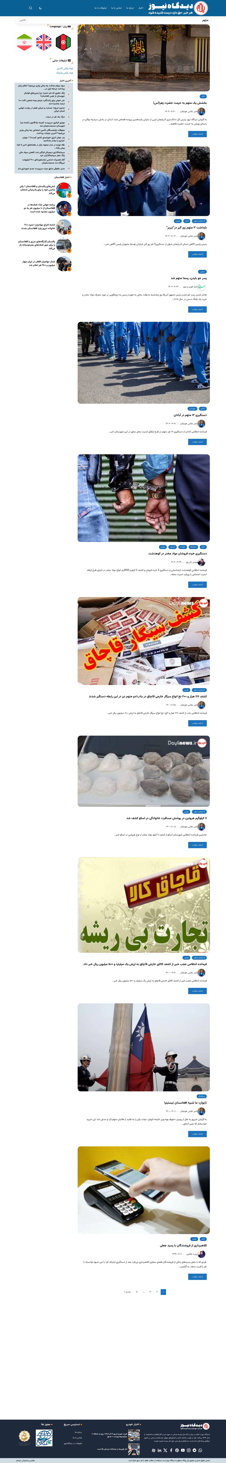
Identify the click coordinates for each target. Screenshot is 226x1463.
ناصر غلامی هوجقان (189, 111)
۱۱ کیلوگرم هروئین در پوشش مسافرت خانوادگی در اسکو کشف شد (166, 818)
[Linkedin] (159, 1450)
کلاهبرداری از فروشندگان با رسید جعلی (183, 1245)
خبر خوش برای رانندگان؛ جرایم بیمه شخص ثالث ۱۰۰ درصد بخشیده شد (42, 102)
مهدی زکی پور (191, 562)
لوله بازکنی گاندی (65, 69)
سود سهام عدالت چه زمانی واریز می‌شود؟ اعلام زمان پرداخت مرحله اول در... (41, 87)
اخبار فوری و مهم (190, 287)
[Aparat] (153, 1450)
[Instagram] (188, 1450)
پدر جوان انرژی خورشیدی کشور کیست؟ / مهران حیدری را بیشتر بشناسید (43, 139)
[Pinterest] (177, 1450)
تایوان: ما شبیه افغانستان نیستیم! (185, 1102)
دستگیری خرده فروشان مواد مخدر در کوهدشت (178, 553)
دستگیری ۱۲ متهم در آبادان (190, 415)
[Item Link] (63, 190)
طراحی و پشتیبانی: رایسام (25, 1460)
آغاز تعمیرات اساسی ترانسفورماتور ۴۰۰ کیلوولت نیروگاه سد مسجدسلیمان (43, 161)
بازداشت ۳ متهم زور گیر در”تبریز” (186, 227)
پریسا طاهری (192, 1254)
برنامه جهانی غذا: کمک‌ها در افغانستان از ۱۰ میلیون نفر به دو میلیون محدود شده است (39, 208)
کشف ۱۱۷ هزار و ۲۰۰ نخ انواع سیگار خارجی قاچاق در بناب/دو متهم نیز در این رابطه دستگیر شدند (148, 696)
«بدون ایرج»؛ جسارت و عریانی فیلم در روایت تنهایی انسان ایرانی (42, 109)
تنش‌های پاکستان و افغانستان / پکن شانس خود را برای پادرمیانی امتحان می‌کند (37, 190)
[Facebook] (171, 1450)
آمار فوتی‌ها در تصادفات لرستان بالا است (112, 1449)
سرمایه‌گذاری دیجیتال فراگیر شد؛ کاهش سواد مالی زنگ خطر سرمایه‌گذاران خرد (42, 154)
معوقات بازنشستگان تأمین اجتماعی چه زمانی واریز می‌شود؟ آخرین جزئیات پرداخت (42, 131)
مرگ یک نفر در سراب (55, 117)
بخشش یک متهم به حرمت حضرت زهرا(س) (180, 103)
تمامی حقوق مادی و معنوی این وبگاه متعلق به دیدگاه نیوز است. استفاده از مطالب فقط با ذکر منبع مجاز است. (169, 1460)
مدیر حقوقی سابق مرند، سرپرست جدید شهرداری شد (41, 168)
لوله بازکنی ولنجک (64, 73)
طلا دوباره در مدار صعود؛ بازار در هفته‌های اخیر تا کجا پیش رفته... (41, 146)
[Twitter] (165, 1450)
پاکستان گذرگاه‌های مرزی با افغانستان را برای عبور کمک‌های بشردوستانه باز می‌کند (36, 245)
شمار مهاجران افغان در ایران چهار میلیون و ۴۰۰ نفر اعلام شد (38, 263)
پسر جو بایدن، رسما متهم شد (189, 278)
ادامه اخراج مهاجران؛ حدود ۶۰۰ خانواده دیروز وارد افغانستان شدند (38, 226)
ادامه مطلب (197, 134)
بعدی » (127, 1292)
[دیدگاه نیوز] (178, 8)
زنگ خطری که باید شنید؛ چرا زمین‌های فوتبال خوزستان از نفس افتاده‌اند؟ (44, 94)
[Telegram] (194, 1450)
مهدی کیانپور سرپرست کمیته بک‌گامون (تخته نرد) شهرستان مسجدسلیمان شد (42, 124)
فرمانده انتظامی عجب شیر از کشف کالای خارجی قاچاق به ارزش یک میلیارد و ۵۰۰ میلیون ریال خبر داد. (145, 964)
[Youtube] (183, 1450)
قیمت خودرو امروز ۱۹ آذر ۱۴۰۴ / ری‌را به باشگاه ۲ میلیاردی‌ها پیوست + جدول (109, 1435)
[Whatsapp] (200, 1450)
